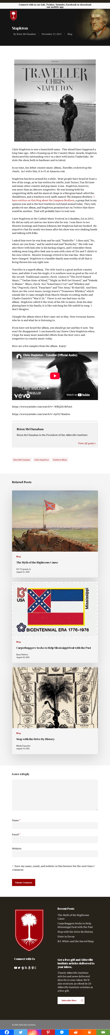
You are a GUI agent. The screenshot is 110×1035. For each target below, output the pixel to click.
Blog (69, 34)
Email (16, 834)
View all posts (86, 443)
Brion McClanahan (26, 34)
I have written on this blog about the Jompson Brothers (53, 198)
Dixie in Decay (66, 936)
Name (16, 820)
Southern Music (60, 459)
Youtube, (60, 4)
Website (16, 848)
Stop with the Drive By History (75, 931)
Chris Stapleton (41, 459)
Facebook (71, 4)
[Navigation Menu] (98, 15)
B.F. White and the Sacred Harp (76, 941)
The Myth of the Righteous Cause (73, 916)
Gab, (43, 4)
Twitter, (50, 4)
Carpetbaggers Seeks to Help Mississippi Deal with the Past (75, 925)
